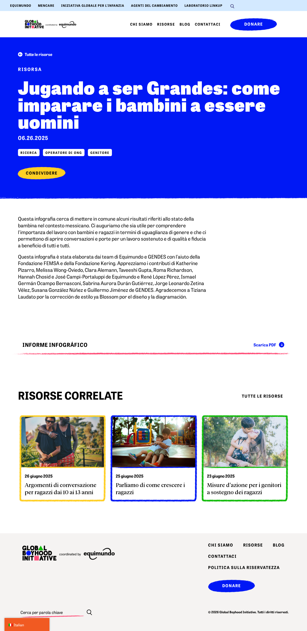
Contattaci (207, 24)
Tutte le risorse (38, 54)
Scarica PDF (265, 345)
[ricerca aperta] (232, 5)
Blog (185, 24)
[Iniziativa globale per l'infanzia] (50, 24)
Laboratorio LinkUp (203, 5)
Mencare (46, 5)
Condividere (42, 173)
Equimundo (20, 5)
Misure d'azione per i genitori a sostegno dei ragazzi (244, 488)
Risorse (166, 24)
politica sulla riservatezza (244, 567)
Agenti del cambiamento (154, 5)
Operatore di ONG (63, 152)
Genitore (99, 152)
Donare (253, 24)
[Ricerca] (89, 612)
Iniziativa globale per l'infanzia (92, 5)
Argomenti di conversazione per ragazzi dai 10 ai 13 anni (60, 488)
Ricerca (28, 152)
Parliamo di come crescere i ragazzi (150, 488)
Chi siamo (141, 24)
